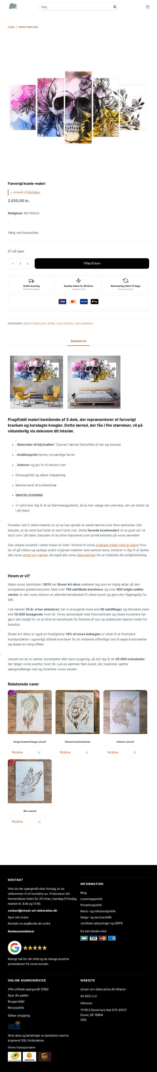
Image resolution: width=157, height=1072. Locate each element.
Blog (83, 893)
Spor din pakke (18, 995)
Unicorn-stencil (125, 741)
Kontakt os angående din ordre (29, 923)
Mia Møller (33, 192)
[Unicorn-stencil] (125, 712)
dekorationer (86, 555)
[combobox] (76, 7)
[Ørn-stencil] (30, 781)
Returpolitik (16, 1007)
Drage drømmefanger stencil (30, 741)
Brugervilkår (16, 1001)
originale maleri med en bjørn (117, 545)
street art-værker (35, 555)
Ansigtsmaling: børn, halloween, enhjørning (58, 323)
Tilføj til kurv (92, 263)
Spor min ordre (18, 917)
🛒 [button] (39, 752)
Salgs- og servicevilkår (96, 917)
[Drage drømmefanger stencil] (30, 712)
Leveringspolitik (91, 899)
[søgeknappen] (115, 7)
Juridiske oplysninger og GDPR (101, 923)
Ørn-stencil (30, 811)
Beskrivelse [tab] (78, 341)
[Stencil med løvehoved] (77, 712)
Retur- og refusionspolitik (97, 911)
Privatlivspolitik (91, 905)
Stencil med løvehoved (77, 741)
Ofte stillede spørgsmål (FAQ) (28, 989)
